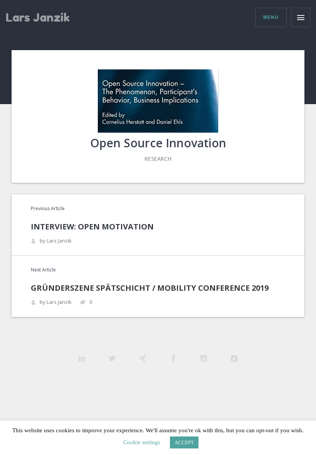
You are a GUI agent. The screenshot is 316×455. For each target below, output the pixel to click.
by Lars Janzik (56, 241)
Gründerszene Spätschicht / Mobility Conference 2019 (150, 288)
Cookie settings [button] (141, 442)
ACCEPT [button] (184, 442)
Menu (271, 17)
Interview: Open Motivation (92, 226)
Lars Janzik (38, 17)
